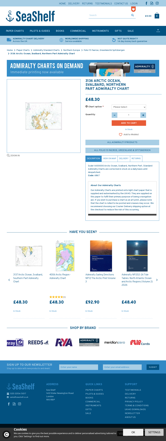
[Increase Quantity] (143, 115)
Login (133, 3)
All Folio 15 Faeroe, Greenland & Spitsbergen (122, 150)
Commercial (92, 401)
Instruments (93, 405)
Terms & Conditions (137, 405)
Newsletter (132, 413)
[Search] (132, 15)
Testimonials (133, 390)
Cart (145, 15)
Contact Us (121, 3)
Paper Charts (94, 390)
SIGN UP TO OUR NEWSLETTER (29, 366)
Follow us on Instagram (157, 3)
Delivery (124, 158)
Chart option (96, 106)
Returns (136, 158)
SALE (88, 413)
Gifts (88, 409)
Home (62, 3)
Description (93, 158)
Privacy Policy (134, 401)
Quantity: (90, 114)
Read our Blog (152, 3)
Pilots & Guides (94, 394)
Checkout (156, 15)
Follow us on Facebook (146, 3)
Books (89, 397)
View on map (109, 158)
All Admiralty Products (122, 142)
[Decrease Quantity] (114, 115)
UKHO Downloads (135, 409)
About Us (130, 417)
